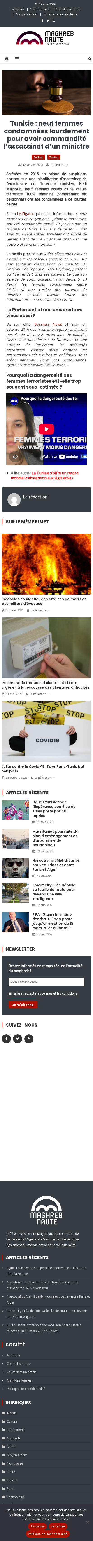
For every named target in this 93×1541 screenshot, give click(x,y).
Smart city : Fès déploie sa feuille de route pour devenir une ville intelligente (53, 892)
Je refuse (58, 1526)
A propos (18, 9)
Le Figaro (25, 213)
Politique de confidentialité (60, 14)
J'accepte (37, 1526)
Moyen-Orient (17, 1455)
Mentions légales (26, 14)
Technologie (16, 1497)
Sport (11, 1488)
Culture (12, 1421)
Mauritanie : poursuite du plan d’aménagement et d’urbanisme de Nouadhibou (55, 838)
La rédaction (59, 165)
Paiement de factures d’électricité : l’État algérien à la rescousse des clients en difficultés (45, 685)
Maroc (11, 1446)
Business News (48, 324)
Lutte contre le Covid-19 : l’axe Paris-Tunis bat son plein (43, 768)
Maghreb (13, 1438)
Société (38, 157)
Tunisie (53, 157)
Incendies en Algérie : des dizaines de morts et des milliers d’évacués (44, 601)
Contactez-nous (40, 9)
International (16, 1430)
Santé (11, 1472)
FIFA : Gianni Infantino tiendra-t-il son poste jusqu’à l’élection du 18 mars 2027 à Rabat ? (52, 921)
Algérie (12, 1413)
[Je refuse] (87, 1522)
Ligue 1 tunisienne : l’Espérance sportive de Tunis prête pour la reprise (54, 809)
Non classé (15, 1463)
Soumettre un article (68, 9)
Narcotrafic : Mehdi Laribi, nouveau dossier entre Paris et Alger (56, 865)
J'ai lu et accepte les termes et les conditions (44, 993)
